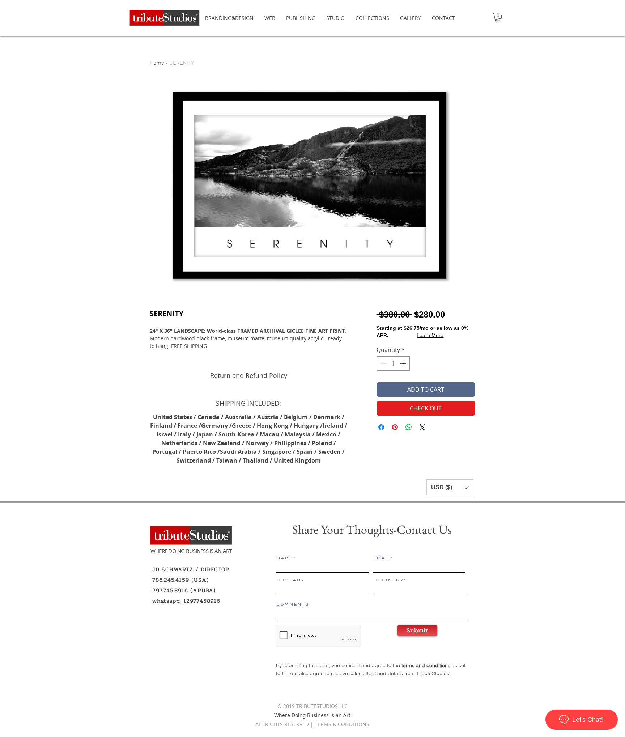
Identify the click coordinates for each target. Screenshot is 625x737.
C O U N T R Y (389, 580)
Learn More (430, 335)
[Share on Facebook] (381, 427)
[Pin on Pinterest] (395, 427)
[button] (498, 17)
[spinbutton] (393, 363)
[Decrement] (383, 363)
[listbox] (449, 487)
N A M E (284, 558)
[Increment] (404, 363)
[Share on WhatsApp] (408, 427)
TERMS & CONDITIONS (342, 724)
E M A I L (381, 558)
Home (157, 62)
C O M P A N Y (290, 580)
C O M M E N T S (292, 604)
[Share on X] (422, 427)
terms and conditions (425, 665)
